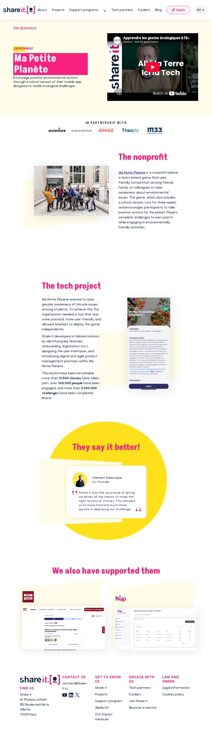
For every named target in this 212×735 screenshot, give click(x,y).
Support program (108, 701)
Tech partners (122, 10)
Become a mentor (143, 708)
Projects (58, 10)
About (42, 10)
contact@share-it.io (74, 685)
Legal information (176, 688)
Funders (144, 10)
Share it (101, 688)
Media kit (102, 708)
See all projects (25, 28)
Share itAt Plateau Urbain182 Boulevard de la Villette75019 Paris (34, 704)
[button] (87, 10)
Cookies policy (173, 694)
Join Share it (138, 701)
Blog (158, 10)
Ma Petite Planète (131, 172)
